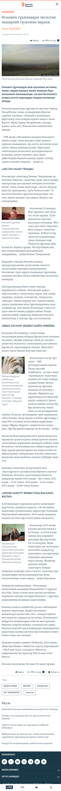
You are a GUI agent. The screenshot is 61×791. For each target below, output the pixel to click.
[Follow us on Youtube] (17, 761)
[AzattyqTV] (36, 787)
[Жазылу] (44, 761)
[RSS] (37, 761)
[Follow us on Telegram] (30, 761)
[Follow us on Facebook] (4, 761)
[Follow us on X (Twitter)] (11, 761)
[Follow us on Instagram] (24, 761)
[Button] (34, 40)
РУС (23, 787)
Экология (8, 12)
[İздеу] (51, 787)
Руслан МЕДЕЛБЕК (11, 29)
